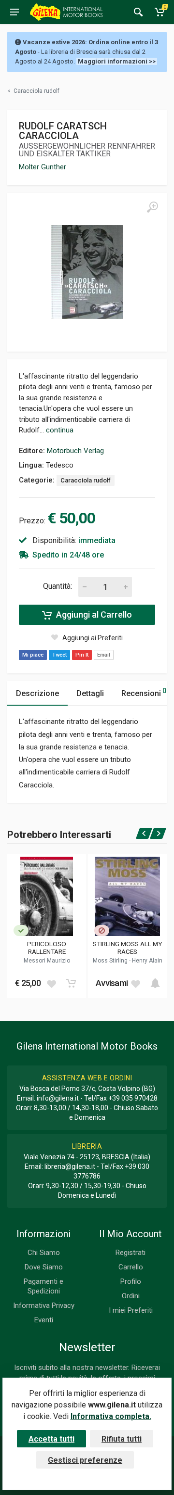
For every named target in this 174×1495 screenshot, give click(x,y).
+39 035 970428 (133, 1098)
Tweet (59, 655)
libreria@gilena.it (69, 1166)
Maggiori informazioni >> (117, 61)
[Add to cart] (71, 983)
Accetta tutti (51, 1439)
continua (59, 430)
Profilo (130, 1281)
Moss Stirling (111, 960)
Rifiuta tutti (122, 1439)
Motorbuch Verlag (75, 450)
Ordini (131, 1296)
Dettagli (90, 693)
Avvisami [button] (112, 983)
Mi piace (33, 655)
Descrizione (37, 693)
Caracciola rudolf (85, 480)
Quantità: (57, 586)
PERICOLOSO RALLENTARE (46, 947)
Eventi (43, 1320)
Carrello (130, 1267)
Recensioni (143, 692)
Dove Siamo (44, 1267)
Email (103, 655)
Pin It (81, 655)
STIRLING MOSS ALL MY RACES (127, 947)
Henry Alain (147, 960)
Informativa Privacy (43, 1305)
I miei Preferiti (131, 1310)
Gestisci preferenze (85, 1460)
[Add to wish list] (51, 983)
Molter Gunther (42, 167)
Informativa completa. (111, 1416)
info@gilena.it (58, 1098)
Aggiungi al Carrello (93, 614)
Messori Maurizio (47, 960)
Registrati (130, 1252)
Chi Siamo (44, 1252)
